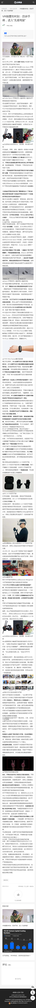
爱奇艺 (29, 199)
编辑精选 (5, 880)
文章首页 (4, 8)
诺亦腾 (28, 119)
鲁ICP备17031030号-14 (25, 1001)
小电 (19, 333)
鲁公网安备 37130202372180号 (19, 1003)
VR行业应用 (13, 8)
